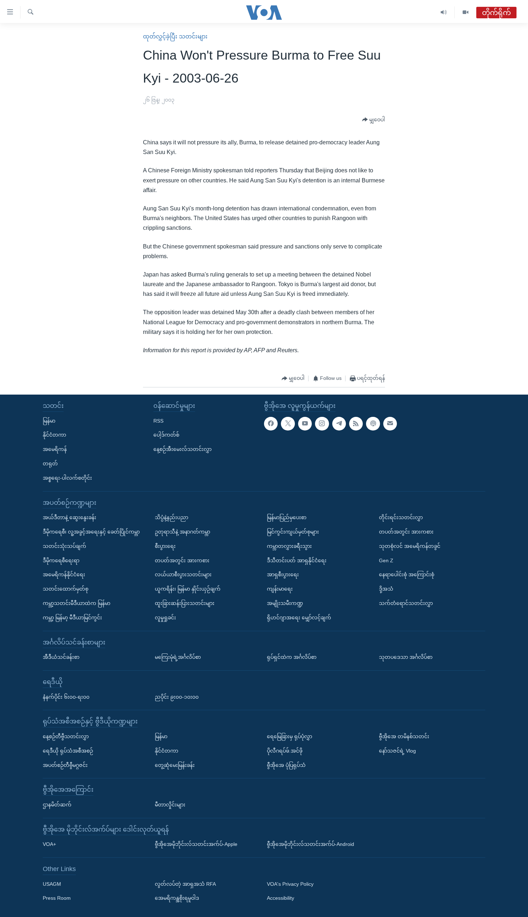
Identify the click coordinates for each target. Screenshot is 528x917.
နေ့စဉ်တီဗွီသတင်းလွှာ (66, 736)
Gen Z (386, 560)
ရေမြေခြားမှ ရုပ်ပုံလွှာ (289, 736)
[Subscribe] (390, 423)
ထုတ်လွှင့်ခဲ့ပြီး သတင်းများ (175, 36)
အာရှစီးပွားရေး (283, 575)
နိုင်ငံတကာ (54, 435)
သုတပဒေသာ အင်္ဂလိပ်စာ (405, 657)
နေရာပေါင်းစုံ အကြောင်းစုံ (406, 575)
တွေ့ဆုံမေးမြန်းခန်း (175, 765)
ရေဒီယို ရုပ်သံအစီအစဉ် (68, 751)
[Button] (373, 120)
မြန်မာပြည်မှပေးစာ (286, 517)
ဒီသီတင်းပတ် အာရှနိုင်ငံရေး (296, 560)
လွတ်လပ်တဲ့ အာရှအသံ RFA (185, 884)
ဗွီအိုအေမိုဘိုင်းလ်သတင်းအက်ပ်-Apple (196, 844)
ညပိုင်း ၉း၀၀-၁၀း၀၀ (177, 697)
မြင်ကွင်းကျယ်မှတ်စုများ (293, 532)
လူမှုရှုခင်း (165, 617)
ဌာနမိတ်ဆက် (57, 804)
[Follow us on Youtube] (305, 423)
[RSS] (356, 423)
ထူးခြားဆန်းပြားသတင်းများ (184, 603)
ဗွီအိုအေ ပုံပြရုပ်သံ (286, 765)
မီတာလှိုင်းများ (170, 804)
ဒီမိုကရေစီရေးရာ (61, 560)
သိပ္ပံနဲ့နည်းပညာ (171, 517)
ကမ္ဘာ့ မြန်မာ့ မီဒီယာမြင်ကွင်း (72, 617)
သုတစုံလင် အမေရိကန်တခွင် (409, 546)
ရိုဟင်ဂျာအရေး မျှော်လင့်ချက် (299, 617)
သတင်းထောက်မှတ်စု (65, 589)
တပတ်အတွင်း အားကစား (182, 560)
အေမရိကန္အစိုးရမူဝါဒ (177, 898)
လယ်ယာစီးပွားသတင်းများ (183, 575)
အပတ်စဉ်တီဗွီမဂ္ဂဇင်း (65, 765)
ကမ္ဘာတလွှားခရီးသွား (289, 546)
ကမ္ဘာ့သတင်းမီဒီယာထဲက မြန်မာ (76, 603)
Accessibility (280, 898)
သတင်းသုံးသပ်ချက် (64, 546)
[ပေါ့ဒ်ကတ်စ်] (373, 423)
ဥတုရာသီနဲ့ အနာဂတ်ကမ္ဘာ (182, 532)
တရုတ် (50, 463)
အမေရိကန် (55, 449)
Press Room (57, 898)
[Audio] (444, 12)
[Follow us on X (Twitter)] (288, 423)
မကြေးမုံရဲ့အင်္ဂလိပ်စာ (178, 657)
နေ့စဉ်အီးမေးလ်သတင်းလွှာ (182, 449)
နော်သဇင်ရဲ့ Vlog (397, 751)
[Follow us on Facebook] (271, 423)
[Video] (465, 12)
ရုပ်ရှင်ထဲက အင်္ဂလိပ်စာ (291, 657)
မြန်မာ (49, 421)
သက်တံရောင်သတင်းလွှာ (406, 603)
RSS (158, 421)
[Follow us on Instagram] (322, 423)
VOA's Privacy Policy (290, 884)
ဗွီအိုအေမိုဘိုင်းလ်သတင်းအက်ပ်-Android (310, 844)
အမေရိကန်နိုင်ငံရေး (64, 575)
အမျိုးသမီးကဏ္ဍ (285, 603)
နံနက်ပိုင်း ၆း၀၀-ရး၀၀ (66, 697)
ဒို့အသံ (386, 589)
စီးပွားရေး (165, 546)
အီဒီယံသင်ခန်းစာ (61, 657)
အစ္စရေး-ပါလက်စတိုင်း (67, 478)
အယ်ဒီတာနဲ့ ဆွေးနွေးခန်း (69, 517)
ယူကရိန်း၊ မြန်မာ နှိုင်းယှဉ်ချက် (188, 589)
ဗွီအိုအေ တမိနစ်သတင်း (404, 736)
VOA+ (49, 844)
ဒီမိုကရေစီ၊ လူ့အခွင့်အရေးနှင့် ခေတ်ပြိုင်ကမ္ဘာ (91, 532)
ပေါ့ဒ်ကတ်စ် (166, 435)
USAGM (52, 884)
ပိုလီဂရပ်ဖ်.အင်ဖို (284, 751)
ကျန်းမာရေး (280, 589)
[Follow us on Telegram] (339, 423)
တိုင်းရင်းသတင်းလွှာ (401, 517)
